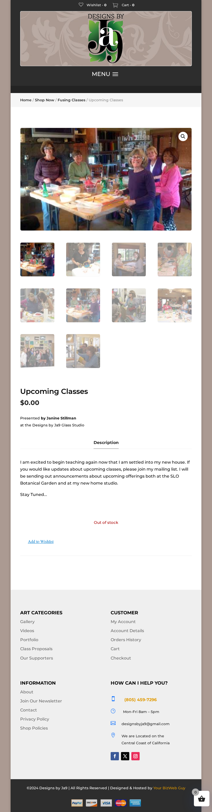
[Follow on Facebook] (115, 756)
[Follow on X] (125, 756)
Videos (27, 630)
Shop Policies (34, 728)
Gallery (27, 621)
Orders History (126, 639)
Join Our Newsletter (41, 701)
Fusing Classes (71, 100)
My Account (123, 621)
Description (106, 442)
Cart (115, 648)
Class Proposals (36, 648)
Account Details (127, 630)
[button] (183, 136)
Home (26, 100)
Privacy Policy (34, 719)
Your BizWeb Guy (169, 788)
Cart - (127, 5)
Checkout (121, 658)
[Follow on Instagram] (135, 756)
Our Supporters (36, 658)
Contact (28, 710)
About (26, 692)
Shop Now (44, 100)
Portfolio (29, 639)
